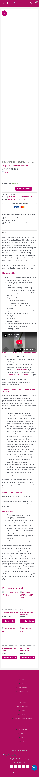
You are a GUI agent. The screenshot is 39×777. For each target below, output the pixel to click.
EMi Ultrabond (24, 375)
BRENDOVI (13, 162)
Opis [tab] (4, 232)
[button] (31, 3)
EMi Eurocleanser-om (20, 370)
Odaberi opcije (9, 621)
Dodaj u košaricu (23, 189)
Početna (5, 162)
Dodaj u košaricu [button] (28, 621)
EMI (19, 162)
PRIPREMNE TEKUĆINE (19, 165)
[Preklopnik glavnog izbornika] (3, 3)
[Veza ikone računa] (8, 3)
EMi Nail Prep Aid (13, 375)
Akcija (4, 165)
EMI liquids (14, 199)
